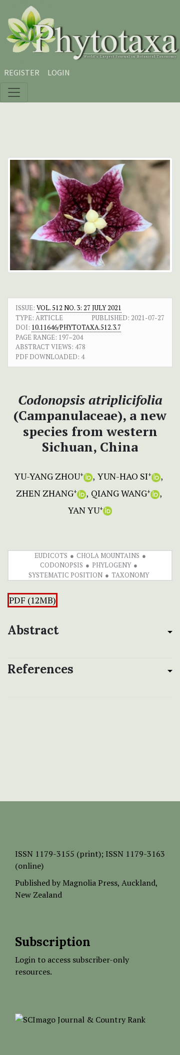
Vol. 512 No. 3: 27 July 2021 (79, 307)
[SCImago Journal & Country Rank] (80, 1018)
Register (22, 72)
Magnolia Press (90, 882)
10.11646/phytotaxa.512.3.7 (76, 327)
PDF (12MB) (32, 600)
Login (59, 72)
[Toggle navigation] (14, 92)
